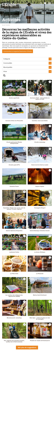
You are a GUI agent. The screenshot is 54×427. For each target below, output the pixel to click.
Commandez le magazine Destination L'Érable (17, 51)
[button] (49, 3)
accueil (3, 25)
